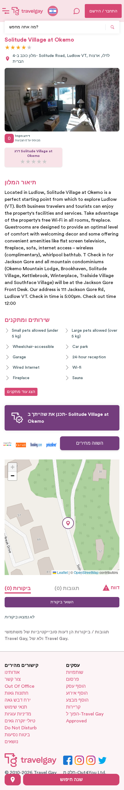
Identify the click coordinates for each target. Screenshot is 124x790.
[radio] (7, 48)
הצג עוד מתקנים (21, 392)
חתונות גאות (17, 693)
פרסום (72, 679)
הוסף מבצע (77, 700)
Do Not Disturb (21, 728)
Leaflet (62, 572)
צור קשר (13, 679)
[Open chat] (76, 11)
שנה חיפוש (71, 779)
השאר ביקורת (62, 602)
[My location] (13, 779)
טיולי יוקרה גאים (20, 721)
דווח (115, 587)
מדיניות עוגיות (18, 714)
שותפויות (74, 672)
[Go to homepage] (27, 10)
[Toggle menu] (5, 11)
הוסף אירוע (77, 693)
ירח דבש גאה (18, 700)
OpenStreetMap (86, 572)
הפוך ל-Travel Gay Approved (85, 717)
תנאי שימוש (16, 707)
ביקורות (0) (18, 588)
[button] (68, 523)
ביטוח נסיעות (17, 734)
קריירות (73, 707)
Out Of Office (19, 686)
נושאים (11, 741)
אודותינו (12, 672)
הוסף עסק (76, 686)
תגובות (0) (67, 588)
